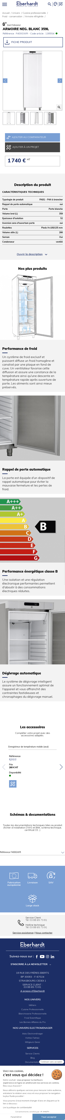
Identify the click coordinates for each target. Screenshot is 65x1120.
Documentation (32, 1062)
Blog (32, 1058)
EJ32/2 (12, 759)
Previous (3, 767)
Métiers (32, 1005)
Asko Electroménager (32, 1034)
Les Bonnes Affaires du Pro (33, 1022)
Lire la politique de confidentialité (17, 1107)
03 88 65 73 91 (38, 927)
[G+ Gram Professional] (18, 24)
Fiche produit (21, 42)
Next (61, 767)
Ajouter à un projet (25, 147)
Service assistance (23, 933)
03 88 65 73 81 (38, 920)
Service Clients (32, 1054)
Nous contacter (43, 933)
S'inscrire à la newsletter (29, 964)
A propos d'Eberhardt (32, 991)
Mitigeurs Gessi (32, 1042)
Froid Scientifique (32, 1018)
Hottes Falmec (32, 1038)
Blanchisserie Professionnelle (33, 1014)
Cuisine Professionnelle (32, 1009)
